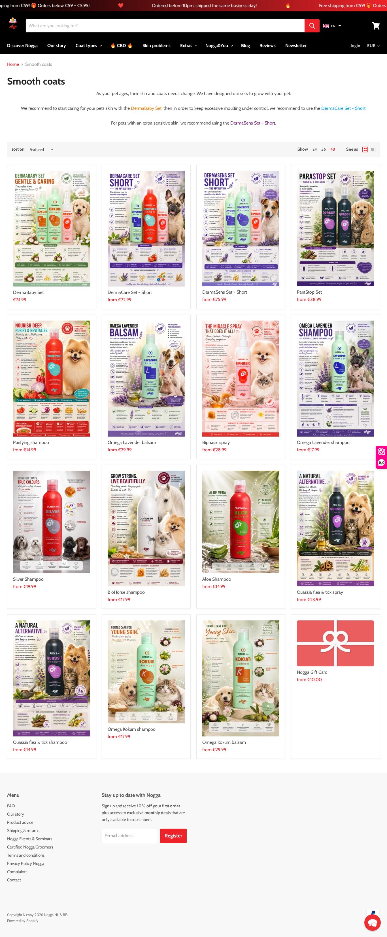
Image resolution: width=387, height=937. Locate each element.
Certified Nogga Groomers (30, 847)
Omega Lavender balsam (132, 442)
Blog (245, 45)
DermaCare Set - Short (130, 292)
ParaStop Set (309, 292)
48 (332, 149)
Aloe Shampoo (216, 579)
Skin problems (157, 45)
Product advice (20, 822)
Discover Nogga (22, 45)
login (355, 45)
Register (173, 836)
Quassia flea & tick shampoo (40, 742)
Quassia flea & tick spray (320, 592)
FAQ (11, 805)
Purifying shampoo (31, 442)
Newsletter (296, 45)
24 (314, 149)
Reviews (268, 45)
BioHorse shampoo (126, 592)
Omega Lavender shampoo (323, 442)
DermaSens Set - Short (224, 292)
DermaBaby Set (28, 292)
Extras (187, 45)
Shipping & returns (23, 830)
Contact (14, 880)
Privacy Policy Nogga (25, 863)
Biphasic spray (216, 442)
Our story (56, 45)
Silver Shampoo (28, 579)
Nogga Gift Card (312, 672)
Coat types (87, 45)
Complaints (17, 871)
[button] (332, 26)
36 (323, 149)
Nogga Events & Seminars (29, 838)
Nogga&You (217, 45)
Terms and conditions (25, 855)
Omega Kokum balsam (224, 742)
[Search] (312, 25)
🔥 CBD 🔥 (121, 45)
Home (13, 64)
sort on (18, 149)
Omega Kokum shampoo (132, 729)
